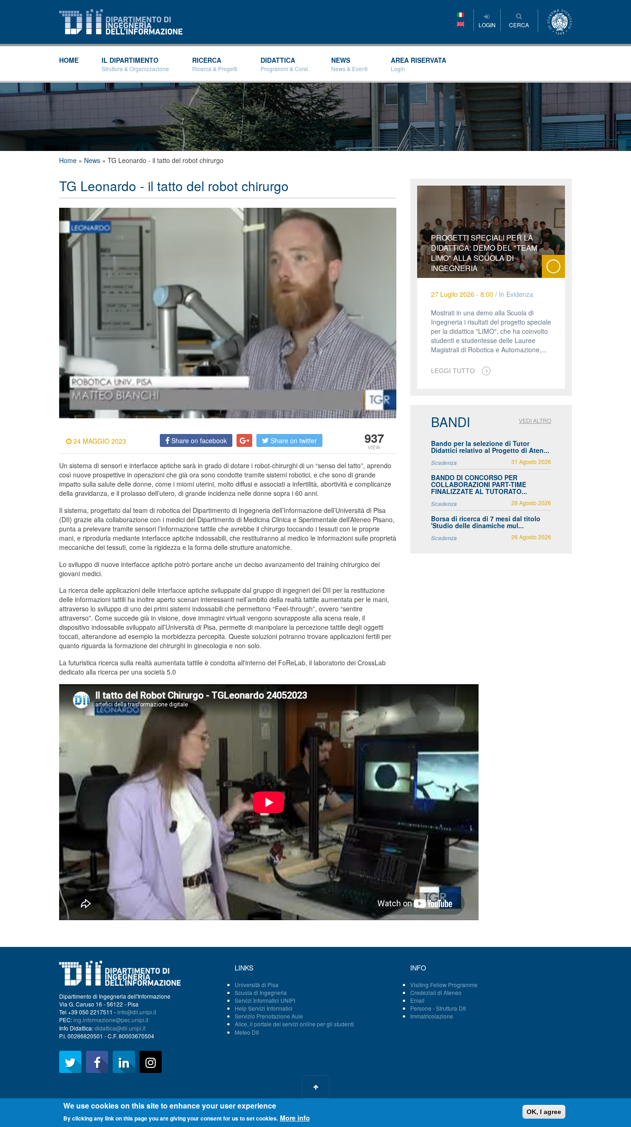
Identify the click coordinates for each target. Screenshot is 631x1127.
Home (69, 60)
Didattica (284, 63)
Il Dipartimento (135, 63)
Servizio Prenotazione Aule (269, 1016)
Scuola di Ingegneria (261, 992)
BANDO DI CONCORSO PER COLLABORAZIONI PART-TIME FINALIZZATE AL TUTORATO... (479, 484)
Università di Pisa (257, 984)
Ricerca (214, 63)
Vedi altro (535, 420)
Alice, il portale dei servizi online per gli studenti (294, 1024)
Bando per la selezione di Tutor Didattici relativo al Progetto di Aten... (490, 447)
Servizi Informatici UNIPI (265, 1000)
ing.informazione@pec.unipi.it (110, 1020)
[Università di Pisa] (559, 20)
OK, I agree (544, 1111)
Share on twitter (293, 440)
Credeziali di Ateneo (435, 992)
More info (295, 1117)
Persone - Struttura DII (438, 1008)
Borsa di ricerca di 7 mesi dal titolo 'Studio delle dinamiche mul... (485, 522)
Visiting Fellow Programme (444, 984)
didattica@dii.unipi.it (120, 1028)
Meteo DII (247, 1032)
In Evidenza (516, 294)
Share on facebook (198, 440)
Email (417, 1000)
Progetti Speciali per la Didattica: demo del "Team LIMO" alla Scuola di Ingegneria (484, 252)
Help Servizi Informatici (263, 1008)
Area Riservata (418, 63)
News (349, 63)
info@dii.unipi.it (136, 1012)
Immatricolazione (431, 1016)
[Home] (120, 20)
